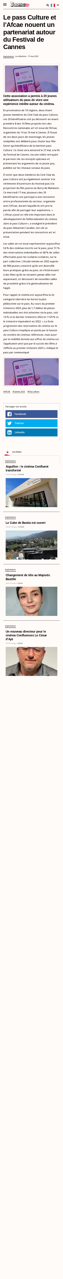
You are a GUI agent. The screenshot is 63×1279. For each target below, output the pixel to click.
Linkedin (20, 432)
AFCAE (7, 391)
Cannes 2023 (19, 391)
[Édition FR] (55, 5)
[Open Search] (47, 5)
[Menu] (5, 4)
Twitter (19, 423)
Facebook (20, 414)
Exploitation (8, 56)
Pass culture (34, 391)
